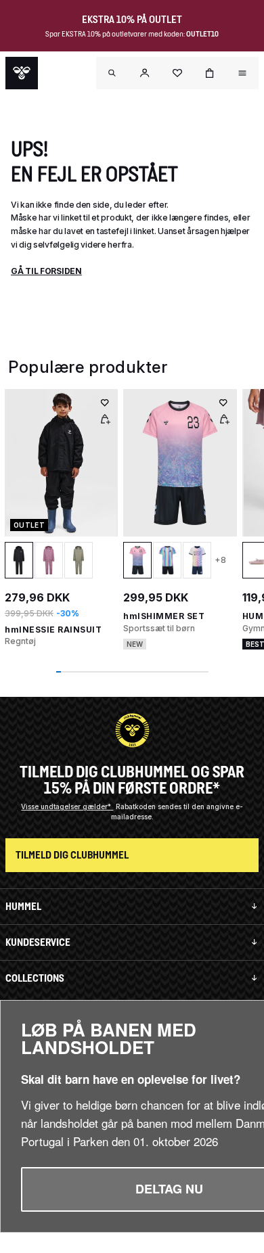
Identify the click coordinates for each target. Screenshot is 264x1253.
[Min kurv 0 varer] (210, 73)
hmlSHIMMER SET (163, 616)
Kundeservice (37, 942)
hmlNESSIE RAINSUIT (53, 629)
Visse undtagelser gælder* (67, 806)
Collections (34, 978)
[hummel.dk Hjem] (21, 73)
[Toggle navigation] (112, 73)
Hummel (23, 906)
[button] (145, 73)
